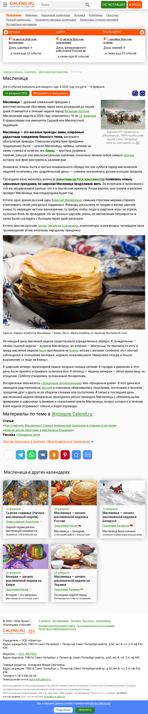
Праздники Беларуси (116, 525)
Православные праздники (22, 521)
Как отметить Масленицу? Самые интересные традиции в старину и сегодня (59, 425)
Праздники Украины (67, 589)
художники (70, 226)
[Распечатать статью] (142, 93)
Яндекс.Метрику (100, 703)
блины (50, 150)
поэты (42, 226)
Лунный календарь (18, 20)
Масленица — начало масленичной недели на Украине (72, 581)
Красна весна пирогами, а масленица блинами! (38, 430)
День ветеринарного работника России (71, 49)
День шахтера (19, 48)
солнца (129, 155)
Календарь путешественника (99, 20)
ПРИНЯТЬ (84, 710)
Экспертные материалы (21, 24)
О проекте (44, 620)
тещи (42, 350)
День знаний (112, 48)
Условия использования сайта (57, 625)
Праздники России (66, 525)
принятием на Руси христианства (80, 179)
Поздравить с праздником (50, 93)
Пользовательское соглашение (95, 625)
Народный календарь (55, 15)
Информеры (103, 620)
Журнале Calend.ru (72, 414)
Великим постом (77, 111)
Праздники (13, 15)
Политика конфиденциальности (57, 628)
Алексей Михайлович (67, 200)
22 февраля (87, 116)
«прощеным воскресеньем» (61, 383)
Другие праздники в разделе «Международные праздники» (46, 441)
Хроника (79, 15)
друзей (47, 388)
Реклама (76, 620)
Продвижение (60, 620)
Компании (95, 15)
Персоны (112, 15)
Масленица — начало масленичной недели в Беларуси (119, 517)
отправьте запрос (54, 696)
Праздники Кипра (17, 589)
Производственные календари (55, 20)
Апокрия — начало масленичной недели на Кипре (23, 581)
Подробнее (63, 710)
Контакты (88, 620)
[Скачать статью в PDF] (135, 93)
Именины (31, 15)
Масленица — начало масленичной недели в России (71, 517)
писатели (54, 226)
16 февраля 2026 (16, 93)
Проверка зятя (28, 435)
